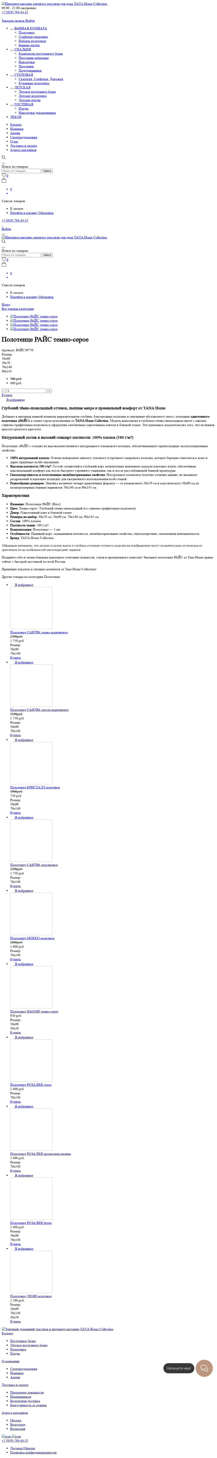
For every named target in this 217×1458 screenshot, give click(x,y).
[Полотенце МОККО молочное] (31, 934)
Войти (30, 21)
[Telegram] (2, 16)
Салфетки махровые (33, 37)
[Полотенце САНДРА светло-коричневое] (31, 706)
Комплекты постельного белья (41, 54)
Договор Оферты (22, 1448)
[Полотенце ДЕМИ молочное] (31, 1292)
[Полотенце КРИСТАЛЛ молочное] (31, 783)
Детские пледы (29, 100)
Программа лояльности (27, 1392)
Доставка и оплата (23, 146)
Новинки (17, 129)
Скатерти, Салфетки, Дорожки (41, 79)
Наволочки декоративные (37, 113)
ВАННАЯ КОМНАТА (30, 28)
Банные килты (29, 45)
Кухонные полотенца (34, 83)
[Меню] (3, 234)
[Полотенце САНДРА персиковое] (31, 861)
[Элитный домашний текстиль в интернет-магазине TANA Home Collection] (54, 4)
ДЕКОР (15, 117)
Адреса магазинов (23, 150)
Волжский (17, 1429)
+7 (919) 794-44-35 (15, 12)
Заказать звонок (13, 21)
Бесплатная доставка (25, 1401)
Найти (47, 171)
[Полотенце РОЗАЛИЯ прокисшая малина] (31, 1150)
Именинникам (20, 1397)
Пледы (23, 108)
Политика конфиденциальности (33, 1452)
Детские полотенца (33, 96)
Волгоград (17, 1425)
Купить (7, 395)
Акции (15, 133)
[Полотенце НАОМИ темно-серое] (31, 1007)
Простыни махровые (34, 58)
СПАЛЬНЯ (22, 49)
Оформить (46, 213)
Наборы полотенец (32, 41)
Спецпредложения (23, 137)
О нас (14, 141)
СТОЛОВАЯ (23, 75)
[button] (13, 400)
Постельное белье (23, 1341)
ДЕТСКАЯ (22, 87)
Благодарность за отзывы (28, 1405)
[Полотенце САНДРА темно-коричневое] (31, 628)
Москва (15, 1420)
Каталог (16, 125)
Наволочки (27, 62)
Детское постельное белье (37, 92)
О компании (10, 1361)
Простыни (26, 66)
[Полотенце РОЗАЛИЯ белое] (31, 1219)
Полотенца (27, 32)
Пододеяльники (30, 70)
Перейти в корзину (24, 213)
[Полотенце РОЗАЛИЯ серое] (31, 1080)
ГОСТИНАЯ (23, 104)
